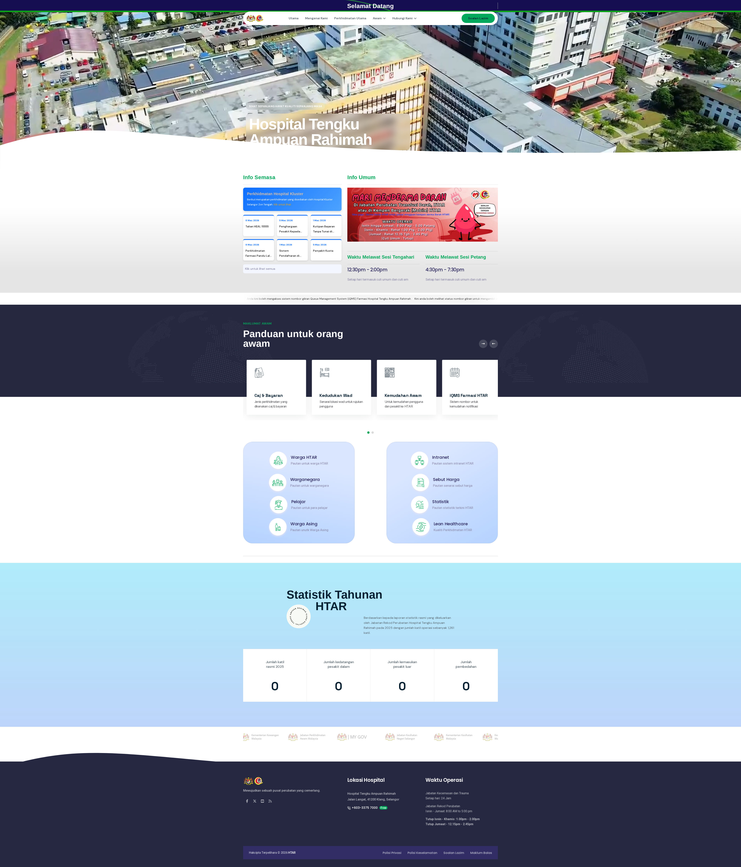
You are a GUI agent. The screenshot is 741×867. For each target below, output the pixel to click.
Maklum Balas (481, 853)
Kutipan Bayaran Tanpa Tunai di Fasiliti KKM (324, 231)
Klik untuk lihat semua (260, 269)
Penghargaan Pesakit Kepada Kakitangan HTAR (290, 231)
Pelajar (298, 502)
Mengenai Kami (316, 18)
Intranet (440, 457)
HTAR (292, 852)
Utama (294, 18)
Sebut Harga (446, 479)
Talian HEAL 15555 (257, 226)
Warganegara (305, 479)
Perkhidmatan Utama (350, 18)
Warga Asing (303, 524)
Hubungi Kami (402, 18)
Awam (377, 18)
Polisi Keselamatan (422, 853)
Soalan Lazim (478, 18)
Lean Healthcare (451, 524)
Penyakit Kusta (323, 250)
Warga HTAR (304, 457)
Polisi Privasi (392, 853)
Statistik (440, 502)
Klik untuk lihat (282, 204)
